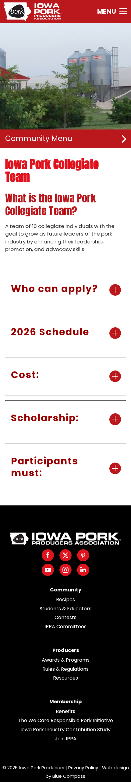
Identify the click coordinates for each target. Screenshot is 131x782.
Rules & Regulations (65, 669)
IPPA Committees (65, 626)
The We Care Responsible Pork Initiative (65, 720)
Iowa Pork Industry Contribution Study (65, 729)
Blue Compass (68, 776)
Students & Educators (65, 608)
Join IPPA (65, 738)
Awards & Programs (66, 659)
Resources (65, 677)
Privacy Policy (83, 767)
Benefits (65, 711)
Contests (65, 617)
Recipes (65, 599)
